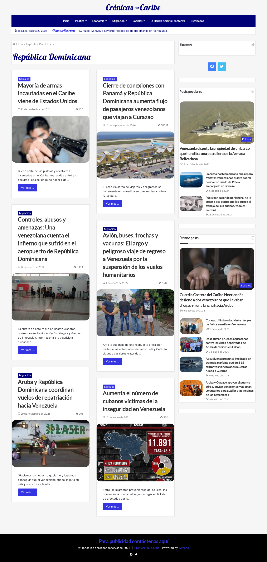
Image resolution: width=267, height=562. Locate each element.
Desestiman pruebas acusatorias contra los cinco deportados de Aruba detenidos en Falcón (227, 343)
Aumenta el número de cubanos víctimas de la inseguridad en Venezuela (134, 401)
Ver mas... (27, 187)
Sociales (137, 21)
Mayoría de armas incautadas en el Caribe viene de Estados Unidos (47, 93)
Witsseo (184, 547)
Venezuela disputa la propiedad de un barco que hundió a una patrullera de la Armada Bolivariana (215, 153)
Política (79, 21)
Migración (118, 21)
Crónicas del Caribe (147, 547)
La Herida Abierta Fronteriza (168, 21)
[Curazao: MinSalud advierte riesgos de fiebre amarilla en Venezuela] (191, 326)
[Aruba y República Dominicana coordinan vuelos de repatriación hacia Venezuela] (50, 443)
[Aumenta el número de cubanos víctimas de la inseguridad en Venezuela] (135, 452)
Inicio (66, 21)
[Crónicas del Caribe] (133, 7)
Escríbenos (197, 21)
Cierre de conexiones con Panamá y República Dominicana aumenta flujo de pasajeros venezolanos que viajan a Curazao (135, 101)
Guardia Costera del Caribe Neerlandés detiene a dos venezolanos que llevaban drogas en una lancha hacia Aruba (211, 299)
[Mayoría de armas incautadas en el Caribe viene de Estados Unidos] (50, 139)
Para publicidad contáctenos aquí (133, 541)
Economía (98, 21)
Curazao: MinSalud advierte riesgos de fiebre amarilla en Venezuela (123, 30)
